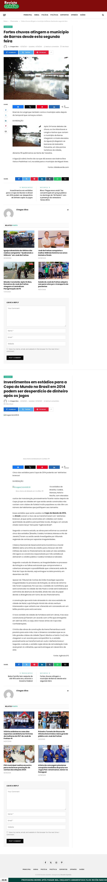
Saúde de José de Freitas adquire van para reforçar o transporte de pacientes (53, 284)
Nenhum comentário (52, 46)
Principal (28, 15)
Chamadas (8, 27)
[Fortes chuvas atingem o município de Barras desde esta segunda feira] (36, 78)
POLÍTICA (54, 15)
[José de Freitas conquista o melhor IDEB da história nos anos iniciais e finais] (53, 239)
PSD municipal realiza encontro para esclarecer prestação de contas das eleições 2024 (18, 767)
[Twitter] (6, 115)
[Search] (103, 15)
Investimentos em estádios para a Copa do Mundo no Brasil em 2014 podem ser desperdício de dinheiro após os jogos (19, 194)
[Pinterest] (6, 126)
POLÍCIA (45, 15)
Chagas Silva (14, 46)
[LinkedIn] (6, 121)
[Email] (6, 131)
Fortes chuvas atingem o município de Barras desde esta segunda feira (53, 678)
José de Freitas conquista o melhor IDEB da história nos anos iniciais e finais (52, 252)
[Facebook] (6, 110)
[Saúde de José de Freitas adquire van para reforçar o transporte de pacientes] (53, 270)
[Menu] (4, 15)
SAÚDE (83, 15)
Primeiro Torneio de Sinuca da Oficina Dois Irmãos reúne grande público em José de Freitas (53, 733)
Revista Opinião (66, 875)
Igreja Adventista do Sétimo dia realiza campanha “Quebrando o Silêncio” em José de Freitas (18, 252)
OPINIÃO (74, 15)
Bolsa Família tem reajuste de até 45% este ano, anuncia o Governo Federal (20, 678)
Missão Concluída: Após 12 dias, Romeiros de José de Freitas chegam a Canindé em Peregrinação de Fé (18, 285)
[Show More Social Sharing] (51, 52)
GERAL (36, 15)
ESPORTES (64, 15)
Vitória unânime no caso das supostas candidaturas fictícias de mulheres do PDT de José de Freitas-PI (18, 735)
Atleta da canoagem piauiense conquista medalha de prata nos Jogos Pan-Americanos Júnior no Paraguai (53, 768)
